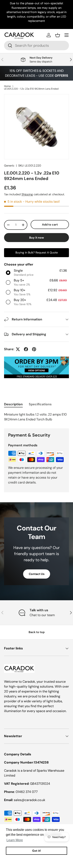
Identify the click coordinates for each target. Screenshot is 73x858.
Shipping (27, 194)
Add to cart (50, 224)
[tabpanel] (36, 417)
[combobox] (36, 45)
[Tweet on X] (18, 349)
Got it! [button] (36, 850)
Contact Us (36, 574)
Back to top (37, 632)
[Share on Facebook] (26, 349)
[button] (57, 35)
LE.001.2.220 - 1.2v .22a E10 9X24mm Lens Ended (31, 89)
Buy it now (36, 237)
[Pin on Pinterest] (34, 349)
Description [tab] (13, 404)
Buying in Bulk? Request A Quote (36, 252)
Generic (9, 165)
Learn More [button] (14, 840)
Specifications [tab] (40, 404)
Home (7, 86)
